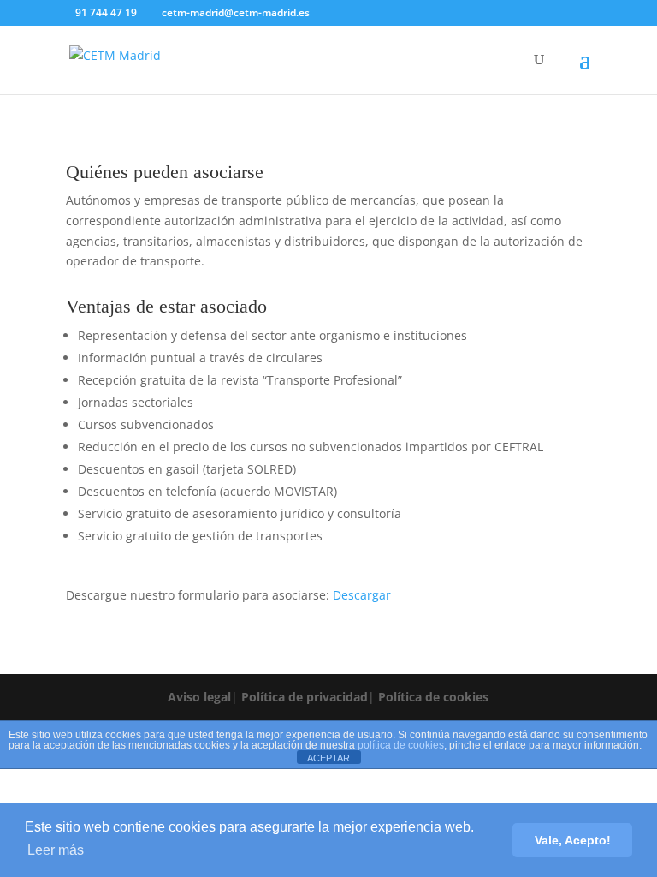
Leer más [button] (55, 850)
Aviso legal (199, 697)
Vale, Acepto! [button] (573, 840)
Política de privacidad (304, 697)
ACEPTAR (328, 758)
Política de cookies (433, 697)
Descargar (362, 595)
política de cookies (401, 745)
